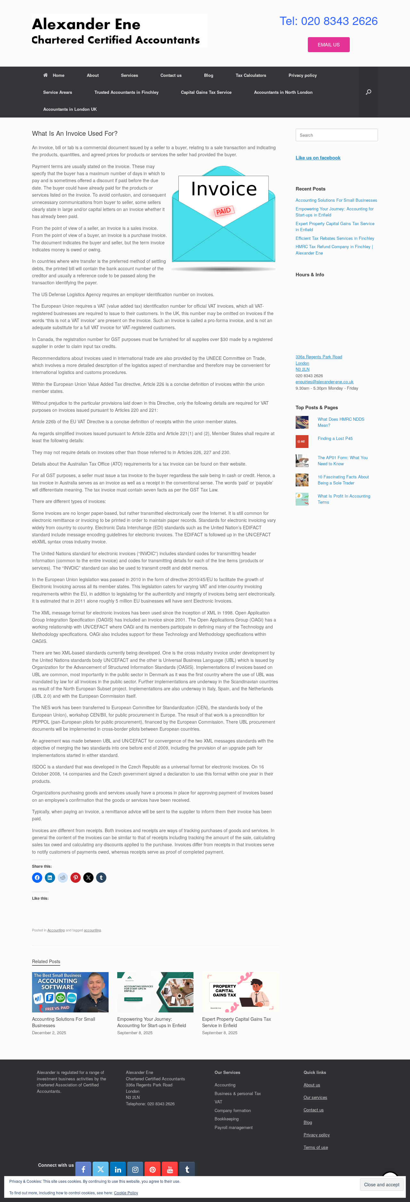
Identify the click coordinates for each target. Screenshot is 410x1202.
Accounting (56, 929)
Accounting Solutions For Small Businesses (336, 200)
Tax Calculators (251, 75)
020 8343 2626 (309, 375)
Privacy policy (303, 75)
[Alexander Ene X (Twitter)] (101, 1170)
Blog (208, 75)
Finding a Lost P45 (335, 438)
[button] (368, 92)
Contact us (171, 75)
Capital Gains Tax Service (206, 92)
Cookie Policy (126, 1192)
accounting (92, 929)
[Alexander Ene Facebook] (83, 1170)
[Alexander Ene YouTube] (170, 1170)
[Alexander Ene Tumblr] (187, 1170)
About (93, 75)
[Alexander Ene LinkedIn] (118, 1170)
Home (58, 75)
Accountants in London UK (70, 109)
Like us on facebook (318, 157)
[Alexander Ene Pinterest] (152, 1170)
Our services (315, 1097)
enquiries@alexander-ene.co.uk (325, 381)
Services (129, 75)
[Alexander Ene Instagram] (135, 1170)
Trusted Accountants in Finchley (126, 92)
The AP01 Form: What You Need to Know (343, 460)
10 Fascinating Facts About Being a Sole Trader (343, 480)
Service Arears (57, 92)
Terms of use (316, 1147)
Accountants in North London (283, 92)
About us (312, 1085)
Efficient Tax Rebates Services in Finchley (335, 238)
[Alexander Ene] (120, 31)
